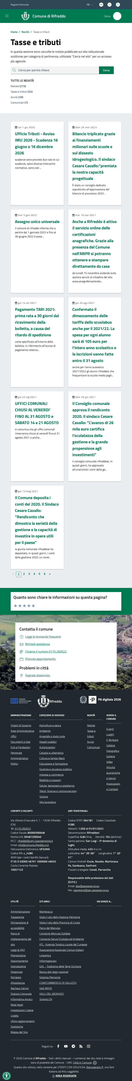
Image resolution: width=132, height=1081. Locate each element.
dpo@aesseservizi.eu (87, 886)
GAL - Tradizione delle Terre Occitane (60, 966)
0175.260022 (23, 828)
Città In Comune (82, 1062)
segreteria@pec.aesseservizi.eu (91, 890)
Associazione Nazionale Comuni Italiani (61, 950)
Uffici (13, 736)
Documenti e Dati (20, 742)
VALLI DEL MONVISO (51, 994)
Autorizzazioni (47, 747)
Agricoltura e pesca (50, 725)
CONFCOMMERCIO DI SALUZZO (57, 983)
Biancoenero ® (94, 1067)
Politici (14, 764)
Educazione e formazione (53, 764)
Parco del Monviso (49, 928)
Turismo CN (45, 999)
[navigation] (7, 16)
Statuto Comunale (21, 994)
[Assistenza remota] (94, 1062)
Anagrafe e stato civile (52, 736)
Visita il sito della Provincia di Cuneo (59, 922)
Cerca (106, 70)
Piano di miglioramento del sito (21, 938)
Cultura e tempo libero (52, 758)
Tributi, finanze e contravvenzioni (58, 791)
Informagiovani (47, 961)
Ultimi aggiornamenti (23, 1021)
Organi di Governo (21, 725)
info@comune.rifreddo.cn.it (33, 845)
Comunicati (93, 747)
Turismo (43, 796)
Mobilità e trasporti (50, 780)
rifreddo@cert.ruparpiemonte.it (35, 841)
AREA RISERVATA (66, 1076)
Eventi (110, 729)
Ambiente (45, 731)
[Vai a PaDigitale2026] (100, 699)
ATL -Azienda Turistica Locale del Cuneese (63, 944)
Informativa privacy (22, 999)
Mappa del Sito (19, 1032)
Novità (24, 32)
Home (14, 32)
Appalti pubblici (48, 742)
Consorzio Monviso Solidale (54, 933)
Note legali (17, 1005)
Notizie (91, 725)
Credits (15, 1016)
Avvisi (90, 742)
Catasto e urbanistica (51, 753)
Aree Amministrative (22, 731)
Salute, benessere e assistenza (56, 786)
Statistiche (17, 1027)
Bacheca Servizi (20, 988)
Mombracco (46, 912)
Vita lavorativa (47, 802)
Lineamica (45, 955)
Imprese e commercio (51, 775)
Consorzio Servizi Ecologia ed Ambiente (61, 939)
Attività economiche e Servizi (113, 772)
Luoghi (110, 734)
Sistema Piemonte (49, 977)
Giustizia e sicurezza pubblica (55, 769)
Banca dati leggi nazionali (53, 972)
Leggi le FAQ (18, 950)
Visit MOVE (45, 988)
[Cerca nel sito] (117, 16)
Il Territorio (112, 740)
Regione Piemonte (20, 4)
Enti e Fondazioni (20, 747)
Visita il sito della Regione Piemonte (59, 917)
